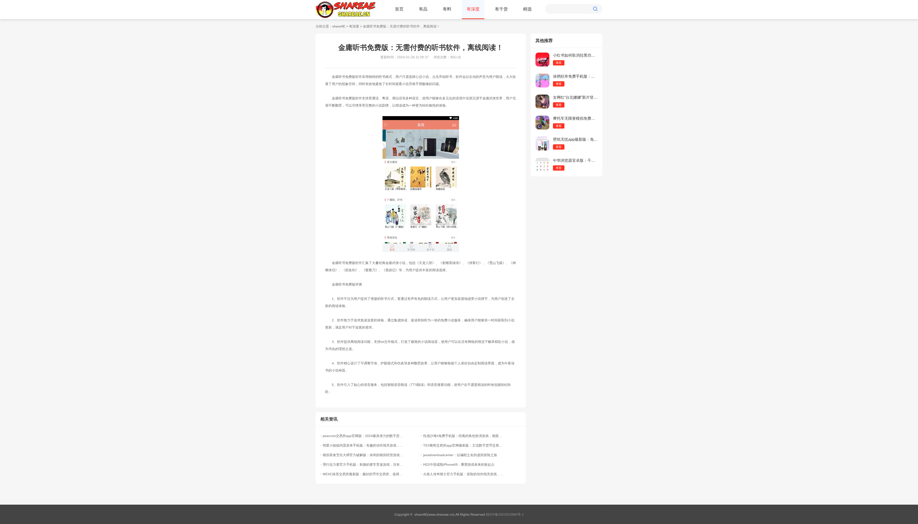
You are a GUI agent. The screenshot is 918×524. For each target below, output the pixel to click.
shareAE (338, 26)
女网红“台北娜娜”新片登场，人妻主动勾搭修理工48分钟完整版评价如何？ (575, 97)
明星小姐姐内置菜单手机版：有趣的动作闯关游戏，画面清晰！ (363, 445)
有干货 (501, 9)
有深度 (473, 9)
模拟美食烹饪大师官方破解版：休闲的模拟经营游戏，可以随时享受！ (363, 455)
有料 (447, 9)
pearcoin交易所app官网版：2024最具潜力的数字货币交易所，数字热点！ (363, 436)
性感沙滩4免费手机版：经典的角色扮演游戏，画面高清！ (463, 436)
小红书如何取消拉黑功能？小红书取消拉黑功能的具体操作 (575, 55)
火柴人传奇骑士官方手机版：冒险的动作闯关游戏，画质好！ (463, 474)
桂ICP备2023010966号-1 (505, 514)
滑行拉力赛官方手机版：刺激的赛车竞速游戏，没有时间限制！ (363, 464)
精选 (527, 9)
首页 (399, 9)
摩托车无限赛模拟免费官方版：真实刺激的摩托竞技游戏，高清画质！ (575, 118)
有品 (423, 9)
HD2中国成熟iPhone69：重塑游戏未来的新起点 (458, 464)
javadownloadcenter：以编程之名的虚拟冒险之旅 (460, 455)
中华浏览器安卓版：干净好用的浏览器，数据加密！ (575, 160)
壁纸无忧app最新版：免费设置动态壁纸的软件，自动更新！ (575, 139)
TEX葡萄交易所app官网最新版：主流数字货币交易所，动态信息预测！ (463, 445)
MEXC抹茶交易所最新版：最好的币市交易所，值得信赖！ (363, 474)
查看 (559, 63)
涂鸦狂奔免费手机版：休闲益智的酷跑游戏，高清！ (575, 76)
